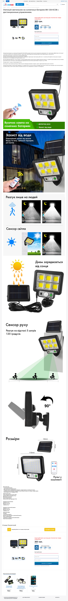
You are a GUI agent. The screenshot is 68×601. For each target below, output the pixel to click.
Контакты (45, 1)
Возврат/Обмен (39, 1)
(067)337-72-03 (64, 1)
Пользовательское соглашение (10, 598)
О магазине (26, 1)
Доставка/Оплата (32, 1)
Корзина (63, 4)
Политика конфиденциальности (10, 597)
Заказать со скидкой (47, 43)
